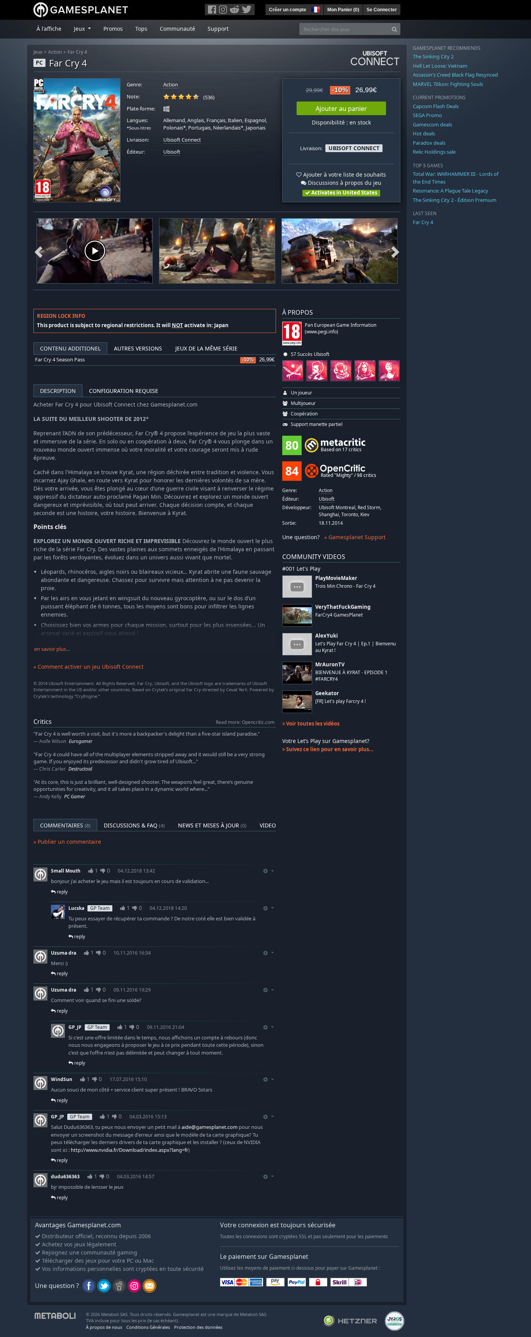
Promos (113, 28)
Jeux (37, 52)
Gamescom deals (432, 124)
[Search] (394, 29)
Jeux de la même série (206, 348)
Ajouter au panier (341, 108)
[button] (315, 8)
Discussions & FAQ (134, 825)
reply (62, 891)
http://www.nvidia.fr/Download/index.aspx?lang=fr (129, 1149)
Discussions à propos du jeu (343, 182)
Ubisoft (171, 152)
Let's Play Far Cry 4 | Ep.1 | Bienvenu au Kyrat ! (355, 647)
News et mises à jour (212, 825)
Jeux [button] (80, 28)
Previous (38, 250)
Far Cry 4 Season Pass (60, 359)
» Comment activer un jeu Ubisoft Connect (88, 666)
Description (58, 390)
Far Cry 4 (77, 52)
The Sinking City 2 (433, 56)
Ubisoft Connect (182, 140)
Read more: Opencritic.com (245, 722)
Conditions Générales (148, 1327)
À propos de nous (104, 1327)
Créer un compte (287, 9)
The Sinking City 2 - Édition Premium (454, 199)
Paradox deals (429, 142)
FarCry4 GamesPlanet (339, 615)
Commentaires (65, 825)
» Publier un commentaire (67, 841)
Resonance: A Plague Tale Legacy (450, 190)
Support (218, 28)
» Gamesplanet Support (355, 537)
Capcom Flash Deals (436, 106)
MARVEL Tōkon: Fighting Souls (448, 84)
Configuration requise (123, 390)
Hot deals (424, 133)
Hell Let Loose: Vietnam (440, 65)
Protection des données (198, 1327)
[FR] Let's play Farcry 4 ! (340, 701)
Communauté (177, 28)
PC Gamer (74, 796)
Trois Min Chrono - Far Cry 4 (345, 586)
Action (55, 52)
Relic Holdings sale (434, 151)
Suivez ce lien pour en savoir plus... (329, 749)
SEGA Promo (427, 115)
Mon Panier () (343, 9)
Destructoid (80, 769)
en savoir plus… (52, 649)
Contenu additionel (70, 348)
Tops (141, 28)
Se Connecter (382, 9)
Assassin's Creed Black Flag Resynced (455, 74)
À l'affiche (49, 28)
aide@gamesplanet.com (210, 1126)
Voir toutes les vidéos (312, 723)
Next (395, 250)
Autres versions (138, 348)
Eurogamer (81, 741)
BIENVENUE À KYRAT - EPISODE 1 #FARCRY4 (351, 675)
